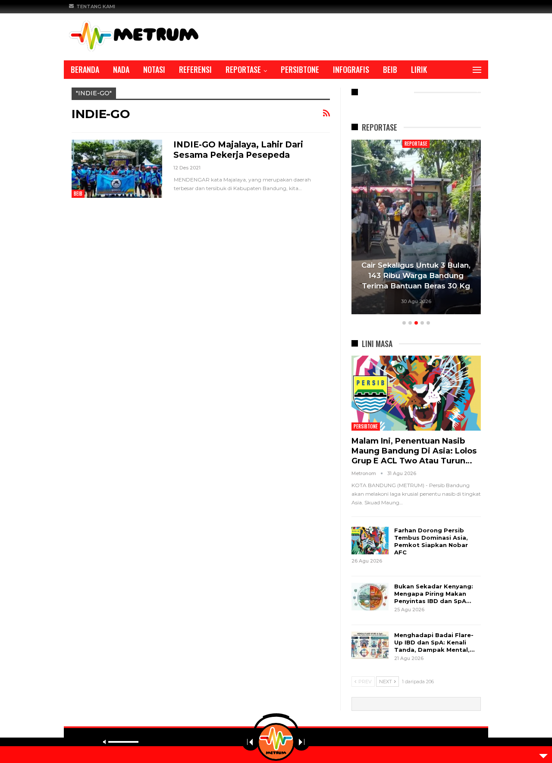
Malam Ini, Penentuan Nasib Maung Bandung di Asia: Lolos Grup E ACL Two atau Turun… (414, 451)
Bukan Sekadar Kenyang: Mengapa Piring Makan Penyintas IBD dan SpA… (433, 593)
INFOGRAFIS (351, 69)
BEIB (390, 69)
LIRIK (419, 69)
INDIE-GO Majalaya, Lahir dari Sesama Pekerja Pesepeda (238, 150)
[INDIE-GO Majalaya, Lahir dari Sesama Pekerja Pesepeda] (117, 168)
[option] (416, 228)
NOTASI (154, 69)
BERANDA (85, 69)
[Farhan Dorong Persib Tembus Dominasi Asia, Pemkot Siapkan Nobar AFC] (370, 540)
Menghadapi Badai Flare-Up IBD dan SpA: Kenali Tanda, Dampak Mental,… (434, 642)
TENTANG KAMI (95, 6)
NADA (121, 69)
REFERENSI (195, 69)
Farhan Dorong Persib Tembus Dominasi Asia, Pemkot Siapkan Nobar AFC (431, 541)
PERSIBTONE (300, 69)
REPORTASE (243, 69)
